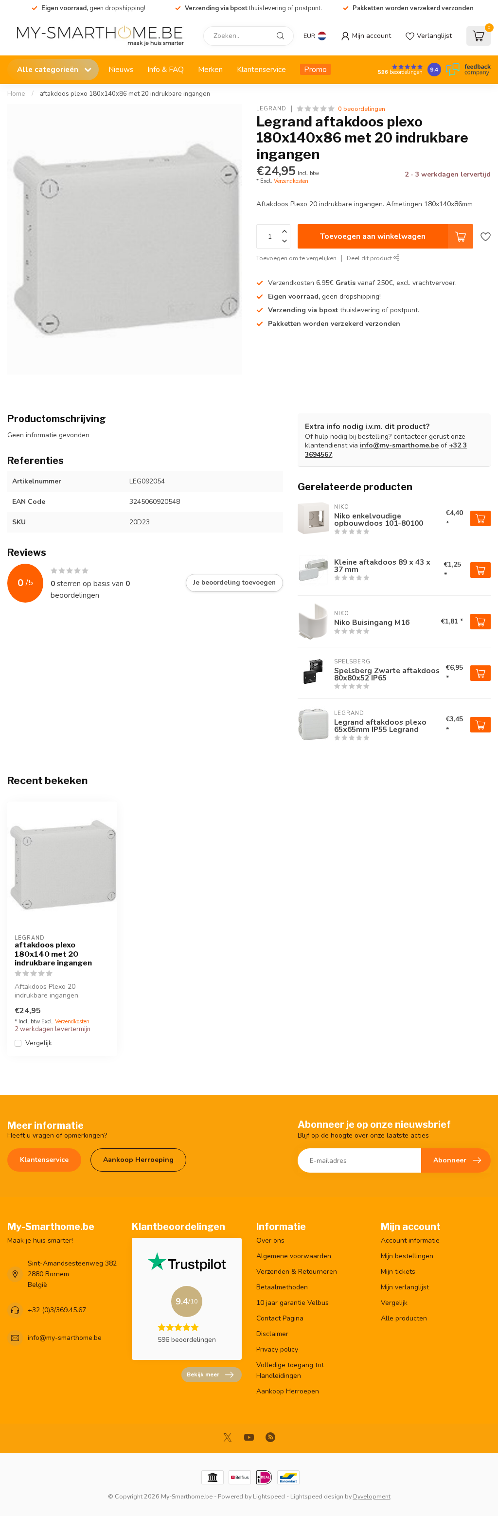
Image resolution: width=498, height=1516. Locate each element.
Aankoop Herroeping (138, 1159)
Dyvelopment (372, 1496)
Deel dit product (370, 258)
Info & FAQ (165, 69)
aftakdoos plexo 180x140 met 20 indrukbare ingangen (53, 954)
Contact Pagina (279, 1318)
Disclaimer (272, 1333)
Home (16, 93)
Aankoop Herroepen (287, 1391)
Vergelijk (38, 1043)
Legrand (271, 108)
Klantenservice (261, 69)
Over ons (270, 1240)
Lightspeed (269, 1496)
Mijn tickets (398, 1271)
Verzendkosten (291, 181)
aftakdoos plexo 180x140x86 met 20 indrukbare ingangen (125, 93)
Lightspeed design (316, 1496)
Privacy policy (277, 1349)
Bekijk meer (203, 1374)
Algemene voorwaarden (293, 1256)
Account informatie (410, 1240)
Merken (210, 69)
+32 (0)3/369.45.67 (57, 1310)
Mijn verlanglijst (405, 1287)
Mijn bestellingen (407, 1256)
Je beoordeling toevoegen (234, 582)
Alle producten (404, 1318)
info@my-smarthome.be (399, 445)
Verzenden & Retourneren (296, 1271)
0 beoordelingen (361, 109)
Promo (315, 69)
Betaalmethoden (282, 1287)
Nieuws (120, 69)
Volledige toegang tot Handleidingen (290, 1370)
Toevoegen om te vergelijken (296, 258)
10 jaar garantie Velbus (292, 1302)
